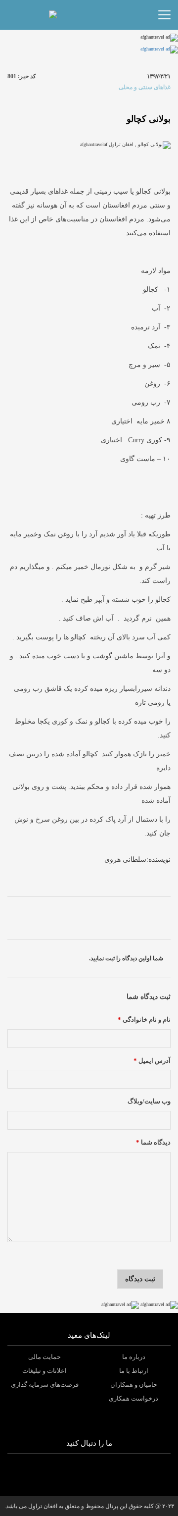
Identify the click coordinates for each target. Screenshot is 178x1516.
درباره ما (133, 1356)
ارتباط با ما (133, 1370)
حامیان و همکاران (133, 1384)
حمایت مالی (44, 1356)
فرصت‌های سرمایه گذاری (45, 1384)
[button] (73, 15)
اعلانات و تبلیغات (44, 1370)
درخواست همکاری (133, 1398)
